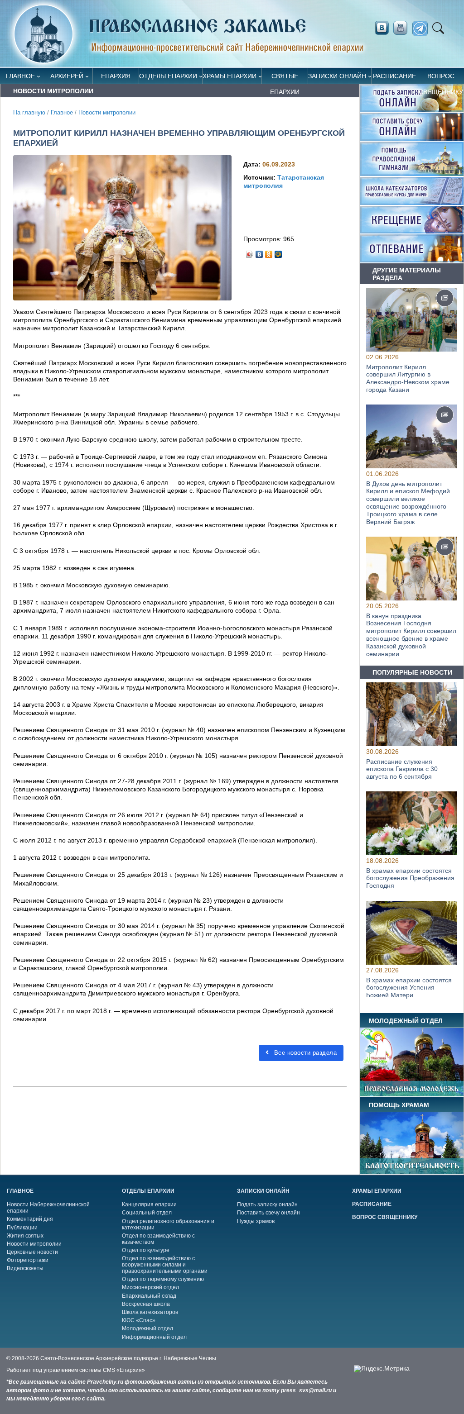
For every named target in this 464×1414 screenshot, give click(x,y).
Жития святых (25, 1236)
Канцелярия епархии (149, 1204)
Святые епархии (285, 78)
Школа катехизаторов (150, 1312)
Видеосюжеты (25, 1268)
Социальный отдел (147, 1212)
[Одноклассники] (269, 252)
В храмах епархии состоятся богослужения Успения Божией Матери (409, 987)
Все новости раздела (304, 1052)
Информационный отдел (154, 1337)
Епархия (115, 76)
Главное (20, 76)
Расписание (394, 76)
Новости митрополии (106, 113)
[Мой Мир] (278, 252)
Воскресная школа (146, 1304)
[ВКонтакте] (259, 252)
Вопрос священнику (441, 78)
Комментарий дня (30, 1219)
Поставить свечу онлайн (268, 1212)
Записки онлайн (337, 76)
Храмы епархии (229, 76)
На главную (29, 113)
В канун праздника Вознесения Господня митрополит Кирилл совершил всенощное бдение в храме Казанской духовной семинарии (411, 634)
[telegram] (422, 28)
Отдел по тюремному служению (163, 1279)
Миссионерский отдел (150, 1287)
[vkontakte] (381, 28)
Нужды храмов (256, 1221)
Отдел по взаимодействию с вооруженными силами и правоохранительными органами (165, 1264)
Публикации (22, 1227)
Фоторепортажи (27, 1260)
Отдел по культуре (145, 1250)
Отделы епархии (168, 76)
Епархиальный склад (149, 1296)
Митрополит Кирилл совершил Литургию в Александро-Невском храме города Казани (408, 378)
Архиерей (66, 76)
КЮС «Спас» (138, 1320)
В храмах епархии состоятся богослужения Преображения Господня (410, 878)
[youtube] (402, 28)
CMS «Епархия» (124, 1370)
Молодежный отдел (147, 1328)
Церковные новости (32, 1252)
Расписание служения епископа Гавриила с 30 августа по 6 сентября (402, 768)
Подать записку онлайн (267, 1204)
